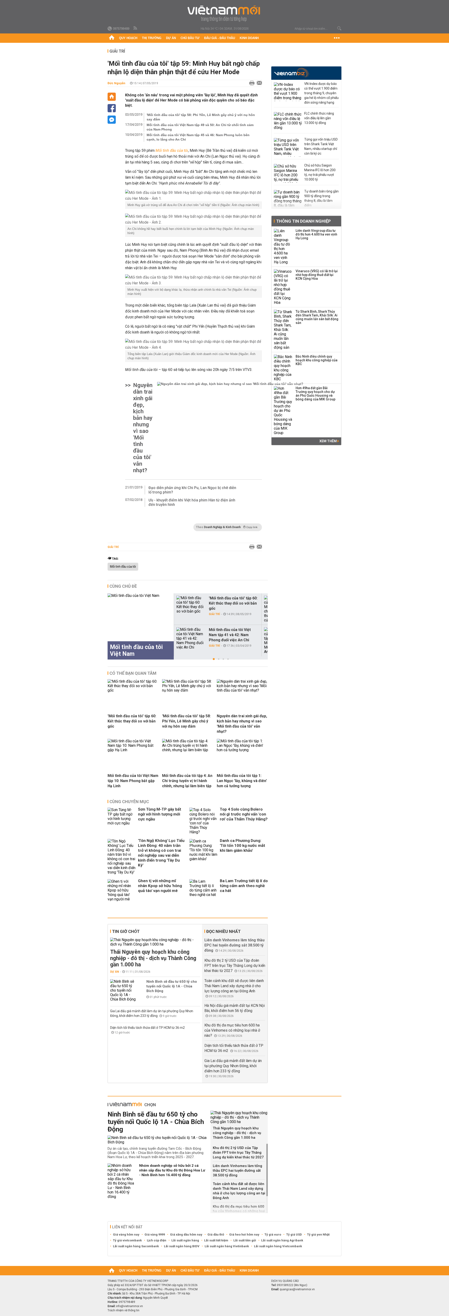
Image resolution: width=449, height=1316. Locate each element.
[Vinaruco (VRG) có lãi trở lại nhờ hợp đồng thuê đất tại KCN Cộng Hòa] (283, 287)
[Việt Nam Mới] (225, 14)
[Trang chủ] (112, 38)
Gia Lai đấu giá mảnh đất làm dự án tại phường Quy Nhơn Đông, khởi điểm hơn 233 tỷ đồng (233, 1066)
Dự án (171, 38)
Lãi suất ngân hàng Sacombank (136, 1246)
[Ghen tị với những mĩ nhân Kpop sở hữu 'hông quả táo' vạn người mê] (122, 890)
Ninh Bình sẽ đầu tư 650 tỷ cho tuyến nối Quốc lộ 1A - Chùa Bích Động (171, 986)
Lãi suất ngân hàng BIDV (181, 1246)
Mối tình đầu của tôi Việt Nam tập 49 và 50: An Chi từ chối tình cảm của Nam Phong (200, 127)
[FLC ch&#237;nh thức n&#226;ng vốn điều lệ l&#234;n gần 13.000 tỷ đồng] (288, 121)
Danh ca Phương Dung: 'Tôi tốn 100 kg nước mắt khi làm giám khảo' (242, 845)
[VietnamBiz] (291, 73)
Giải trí (117, 51)
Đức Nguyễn (116, 83)
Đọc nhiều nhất (223, 931)
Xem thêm (328, 441)
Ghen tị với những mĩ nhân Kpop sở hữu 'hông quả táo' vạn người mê (160, 885)
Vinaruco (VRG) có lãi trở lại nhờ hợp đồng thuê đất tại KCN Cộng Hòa (317, 274)
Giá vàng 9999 (155, 1234)
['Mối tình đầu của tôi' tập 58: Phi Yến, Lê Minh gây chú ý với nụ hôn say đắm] (187, 690)
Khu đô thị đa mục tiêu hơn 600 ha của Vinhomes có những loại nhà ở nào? (232, 1030)
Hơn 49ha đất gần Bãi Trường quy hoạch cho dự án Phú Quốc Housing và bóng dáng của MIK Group (315, 393)
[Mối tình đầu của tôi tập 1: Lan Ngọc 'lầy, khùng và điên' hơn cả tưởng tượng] (242, 750)
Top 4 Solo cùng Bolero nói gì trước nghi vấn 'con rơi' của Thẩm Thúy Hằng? (244, 814)
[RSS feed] (136, 28)
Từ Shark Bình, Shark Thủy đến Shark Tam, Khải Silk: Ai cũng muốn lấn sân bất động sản (317, 317)
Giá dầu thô (215, 1234)
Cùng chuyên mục (129, 801)
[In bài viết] (250, 83)
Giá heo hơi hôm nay (244, 1234)
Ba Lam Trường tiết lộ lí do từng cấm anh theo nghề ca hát (244, 885)
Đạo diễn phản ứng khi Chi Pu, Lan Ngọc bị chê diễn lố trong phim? (192, 490)
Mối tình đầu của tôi (123, 566)
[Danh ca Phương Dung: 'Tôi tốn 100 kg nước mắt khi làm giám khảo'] (203, 856)
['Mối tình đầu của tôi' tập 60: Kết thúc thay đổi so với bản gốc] (190, 604)
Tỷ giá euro (272, 1234)
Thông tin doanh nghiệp (303, 221)
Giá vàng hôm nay (126, 1234)
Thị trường (151, 38)
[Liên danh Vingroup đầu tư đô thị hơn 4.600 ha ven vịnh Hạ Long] (283, 246)
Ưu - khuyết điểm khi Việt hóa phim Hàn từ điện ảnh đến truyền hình (191, 502)
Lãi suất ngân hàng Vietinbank (227, 1246)
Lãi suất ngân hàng (185, 1240)
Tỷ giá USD (294, 1234)
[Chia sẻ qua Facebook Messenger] (112, 120)
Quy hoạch (128, 38)
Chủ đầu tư (190, 38)
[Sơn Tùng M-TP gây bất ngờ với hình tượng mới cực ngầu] (122, 821)
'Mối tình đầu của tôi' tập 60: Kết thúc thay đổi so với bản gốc (233, 603)
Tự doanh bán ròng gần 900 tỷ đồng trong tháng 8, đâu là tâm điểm (321, 198)
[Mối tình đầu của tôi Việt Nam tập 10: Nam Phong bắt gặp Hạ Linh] (133, 750)
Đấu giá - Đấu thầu (219, 38)
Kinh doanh (249, 38)
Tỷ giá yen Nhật (318, 1234)
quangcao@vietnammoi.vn (297, 1289)
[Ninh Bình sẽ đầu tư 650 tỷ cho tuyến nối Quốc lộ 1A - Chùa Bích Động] (124, 990)
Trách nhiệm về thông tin (123, 1310)
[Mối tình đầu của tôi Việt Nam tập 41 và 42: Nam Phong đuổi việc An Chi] (190, 638)
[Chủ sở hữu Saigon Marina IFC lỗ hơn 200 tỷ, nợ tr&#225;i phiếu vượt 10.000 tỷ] (288, 173)
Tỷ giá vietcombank (127, 1240)
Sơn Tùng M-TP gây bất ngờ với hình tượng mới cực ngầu (159, 814)
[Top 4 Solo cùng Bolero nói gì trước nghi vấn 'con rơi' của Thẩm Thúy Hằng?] (203, 821)
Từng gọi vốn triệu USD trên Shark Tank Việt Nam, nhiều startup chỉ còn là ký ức (321, 146)
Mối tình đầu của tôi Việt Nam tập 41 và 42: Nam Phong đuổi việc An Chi (230, 634)
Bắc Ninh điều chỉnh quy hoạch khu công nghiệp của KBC (316, 360)
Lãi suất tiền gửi (244, 1240)
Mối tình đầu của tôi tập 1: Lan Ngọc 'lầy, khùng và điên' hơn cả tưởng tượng (242, 780)
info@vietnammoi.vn (129, 1306)
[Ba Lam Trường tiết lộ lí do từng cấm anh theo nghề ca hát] (203, 890)
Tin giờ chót (126, 931)
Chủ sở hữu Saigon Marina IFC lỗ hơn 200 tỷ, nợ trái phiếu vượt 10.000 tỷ (320, 172)
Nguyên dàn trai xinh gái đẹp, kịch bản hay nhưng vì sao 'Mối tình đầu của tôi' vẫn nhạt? (142, 428)
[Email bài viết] (258, 83)
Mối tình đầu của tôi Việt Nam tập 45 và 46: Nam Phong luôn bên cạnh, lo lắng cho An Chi (198, 137)
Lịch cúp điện (156, 1240)
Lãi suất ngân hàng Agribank (282, 1240)
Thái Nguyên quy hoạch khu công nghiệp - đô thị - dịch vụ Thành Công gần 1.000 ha (153, 958)
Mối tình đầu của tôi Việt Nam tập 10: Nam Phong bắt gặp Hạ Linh (133, 780)
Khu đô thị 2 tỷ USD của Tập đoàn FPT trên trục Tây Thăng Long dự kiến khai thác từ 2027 (234, 965)
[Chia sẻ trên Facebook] (112, 108)
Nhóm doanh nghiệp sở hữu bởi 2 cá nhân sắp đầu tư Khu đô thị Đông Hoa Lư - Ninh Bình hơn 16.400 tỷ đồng (172, 1170)
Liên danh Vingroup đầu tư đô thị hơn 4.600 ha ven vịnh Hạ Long (316, 234)
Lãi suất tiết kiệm (216, 1240)
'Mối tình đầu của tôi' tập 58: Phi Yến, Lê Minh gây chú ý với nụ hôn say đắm (201, 117)
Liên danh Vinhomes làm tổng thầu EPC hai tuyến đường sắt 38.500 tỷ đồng (234, 945)
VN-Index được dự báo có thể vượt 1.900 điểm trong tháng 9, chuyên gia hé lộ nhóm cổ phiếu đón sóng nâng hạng (321, 93)
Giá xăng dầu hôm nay (186, 1234)
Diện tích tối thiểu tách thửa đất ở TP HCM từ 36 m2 (147, 1028)
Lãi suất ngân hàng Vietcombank (278, 1246)
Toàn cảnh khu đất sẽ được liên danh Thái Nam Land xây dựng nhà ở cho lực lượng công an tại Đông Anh (234, 986)
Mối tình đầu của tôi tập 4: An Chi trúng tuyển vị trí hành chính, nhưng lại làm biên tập (187, 780)
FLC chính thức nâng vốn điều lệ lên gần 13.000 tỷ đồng (319, 118)
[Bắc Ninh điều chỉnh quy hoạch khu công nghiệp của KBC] (283, 368)
